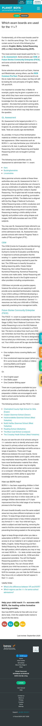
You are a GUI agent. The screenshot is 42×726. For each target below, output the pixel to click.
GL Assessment (10, 57)
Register (24, 16)
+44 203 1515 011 (23, 712)
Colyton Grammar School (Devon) (17, 414)
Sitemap (21, 706)
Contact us (21, 696)
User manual (21, 688)
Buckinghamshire (11, 170)
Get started (21, 663)
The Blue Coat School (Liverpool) (17, 431)
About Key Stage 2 (21, 665)
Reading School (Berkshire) (15, 429)
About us (21, 698)
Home (21, 658)
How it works (21, 660)
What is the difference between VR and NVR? (22, 586)
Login (21, 683)
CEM (35, 57)
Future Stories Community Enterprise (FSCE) (21, 59)
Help (21, 690)
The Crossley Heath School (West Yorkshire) (21, 434)
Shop (21, 667)
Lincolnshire (8, 173)
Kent (5, 167)
